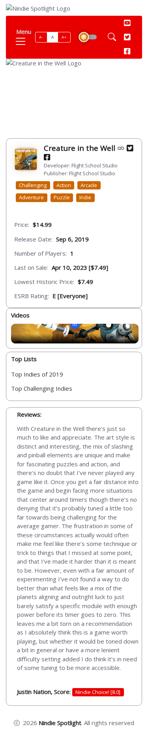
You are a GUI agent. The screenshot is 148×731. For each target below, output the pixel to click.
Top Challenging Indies (41, 388)
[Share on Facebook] (47, 157)
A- (41, 37)
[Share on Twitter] (130, 148)
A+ (64, 37)
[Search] (112, 37)
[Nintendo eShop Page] (121, 148)
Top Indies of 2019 (37, 374)
